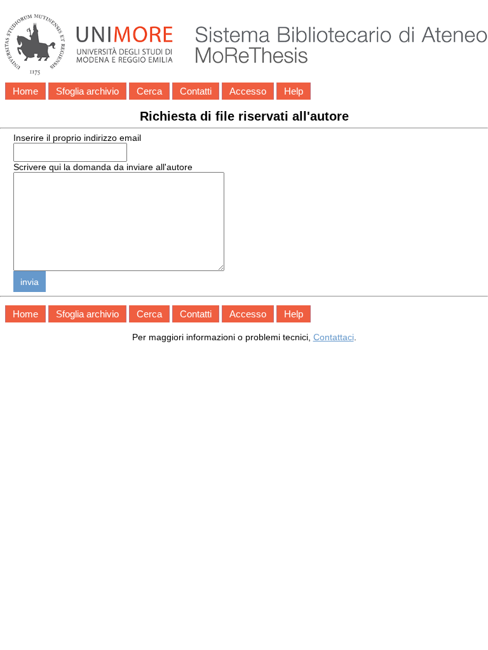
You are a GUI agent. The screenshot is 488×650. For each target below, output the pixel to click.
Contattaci (333, 337)
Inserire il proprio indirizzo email (77, 138)
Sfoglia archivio (87, 91)
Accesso (247, 91)
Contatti (196, 91)
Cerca (149, 91)
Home (25, 91)
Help (293, 91)
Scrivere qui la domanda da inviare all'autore (103, 167)
